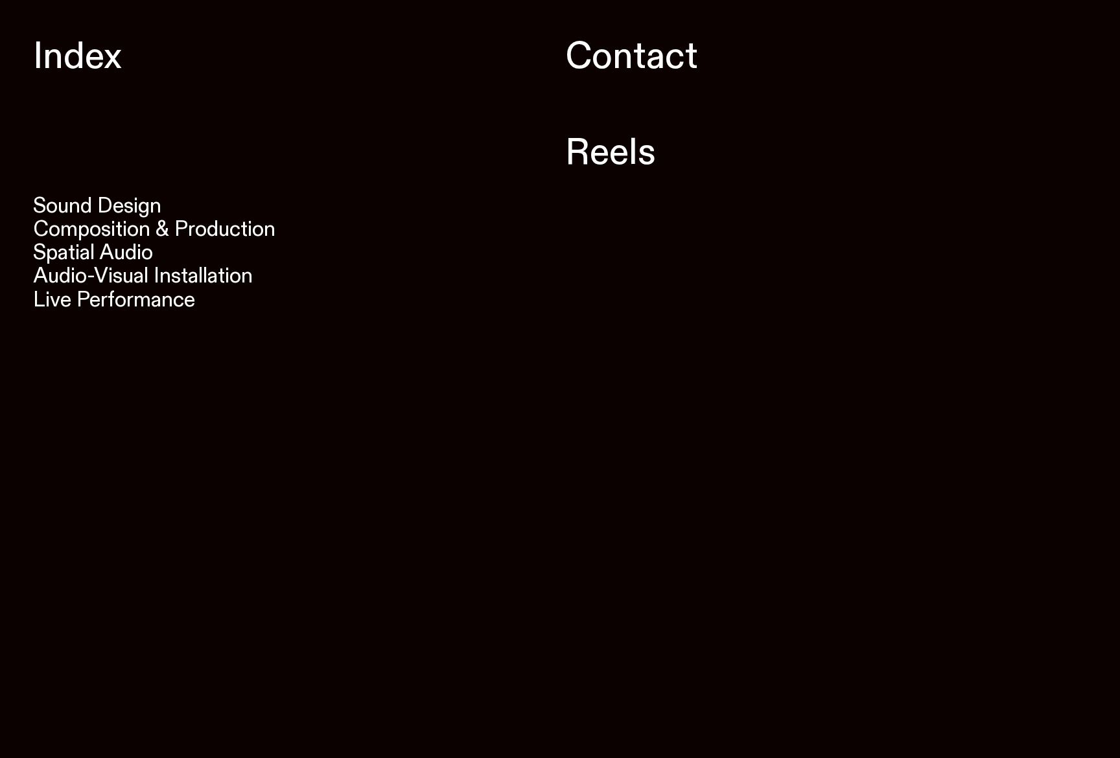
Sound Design (97, 206)
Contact (589, 57)
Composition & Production (154, 229)
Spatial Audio (93, 252)
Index (77, 57)
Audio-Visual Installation (143, 276)
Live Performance (114, 300)
